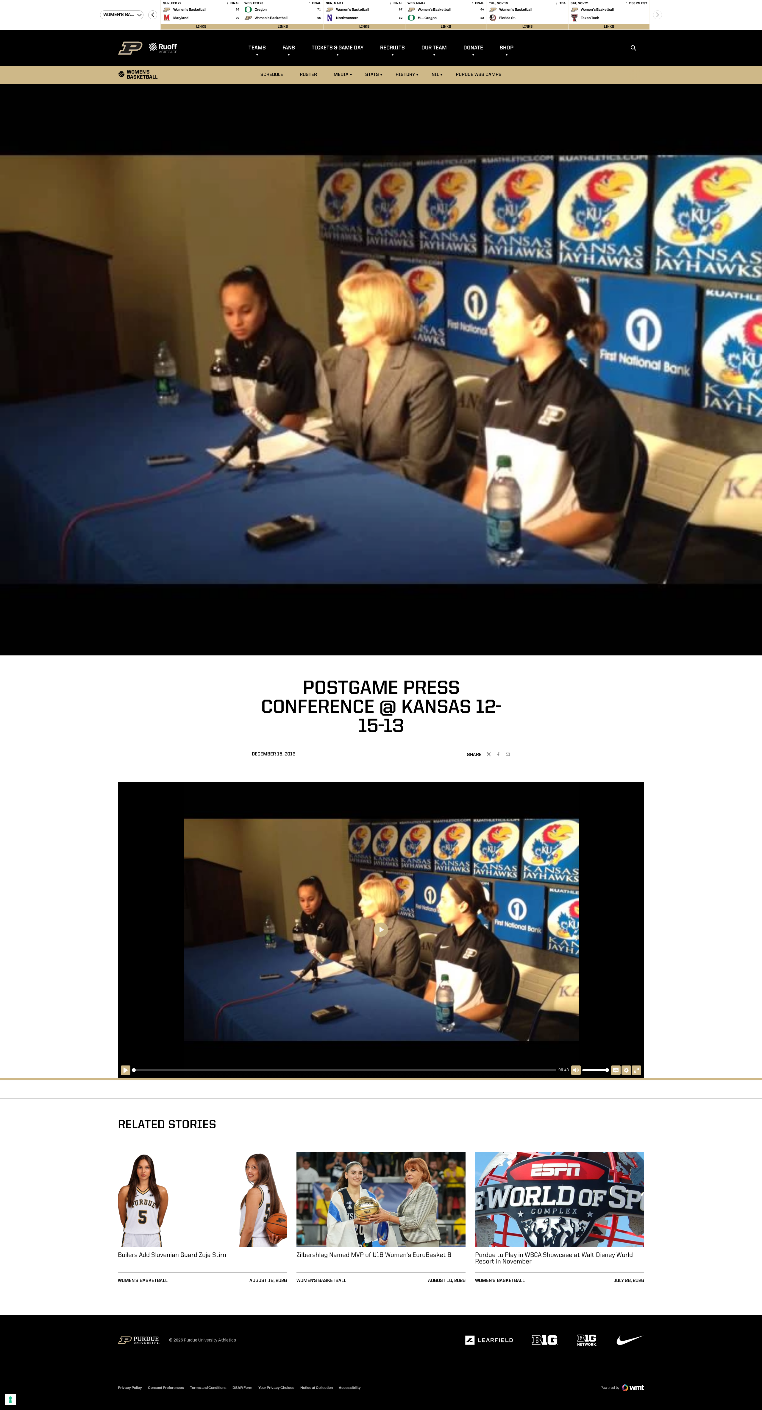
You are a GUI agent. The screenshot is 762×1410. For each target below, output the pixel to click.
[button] (152, 14)
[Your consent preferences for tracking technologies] (10, 1399)
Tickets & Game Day (337, 48)
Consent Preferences (166, 1388)
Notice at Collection (316, 1388)
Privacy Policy (130, 1388)
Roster (308, 74)
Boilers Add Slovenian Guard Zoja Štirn (172, 1255)
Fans (288, 48)
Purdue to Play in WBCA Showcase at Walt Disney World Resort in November (554, 1258)
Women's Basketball (143, 1280)
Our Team (434, 48)
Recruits (392, 48)
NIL (435, 74)
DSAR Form (242, 1388)
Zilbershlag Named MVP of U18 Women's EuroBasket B (373, 1255)
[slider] (344, 1070)
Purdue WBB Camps (479, 74)
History (405, 74)
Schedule (271, 74)
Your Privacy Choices (276, 1388)
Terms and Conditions (208, 1388)
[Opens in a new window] (489, 1340)
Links (201, 27)
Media (341, 74)
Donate (473, 48)
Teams (257, 48)
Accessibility (350, 1387)
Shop (506, 48)
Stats (372, 74)
